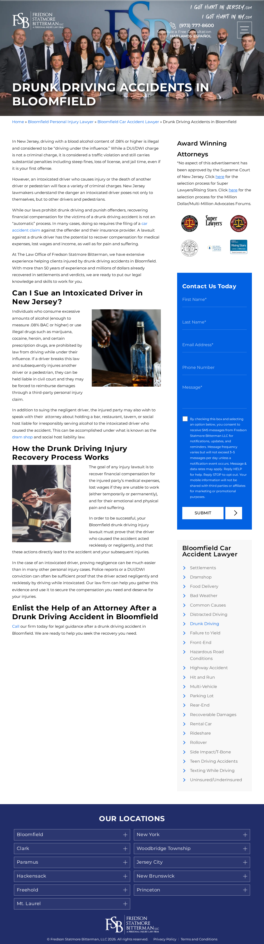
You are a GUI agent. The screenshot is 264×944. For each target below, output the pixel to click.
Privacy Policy (164, 939)
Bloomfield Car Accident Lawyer (128, 121)
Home (18, 121)
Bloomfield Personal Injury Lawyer (61, 121)
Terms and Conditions (199, 939)
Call (15, 626)
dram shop (22, 437)
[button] (72, 835)
